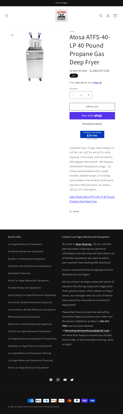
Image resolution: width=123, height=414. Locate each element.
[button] (6, 15)
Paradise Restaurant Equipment (24, 287)
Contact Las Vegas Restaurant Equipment (29, 331)
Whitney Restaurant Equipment (24, 316)
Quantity (74, 88)
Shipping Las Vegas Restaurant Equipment (30, 345)
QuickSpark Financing (19, 273)
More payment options (92, 123)
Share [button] (76, 211)
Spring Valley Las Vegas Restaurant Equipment (32, 295)
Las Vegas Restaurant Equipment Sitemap (29, 353)
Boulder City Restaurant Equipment (26, 258)
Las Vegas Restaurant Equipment (25, 244)
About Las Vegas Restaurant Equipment (28, 367)
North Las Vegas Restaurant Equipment (28, 280)
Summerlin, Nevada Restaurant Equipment (30, 302)
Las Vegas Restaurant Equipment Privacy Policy (32, 338)
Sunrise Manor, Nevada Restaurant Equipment (32, 309)
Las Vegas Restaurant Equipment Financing (30, 360)
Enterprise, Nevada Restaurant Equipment (30, 266)
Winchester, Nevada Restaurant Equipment (30, 324)
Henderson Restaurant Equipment (26, 251)
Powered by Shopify (51, 406)
